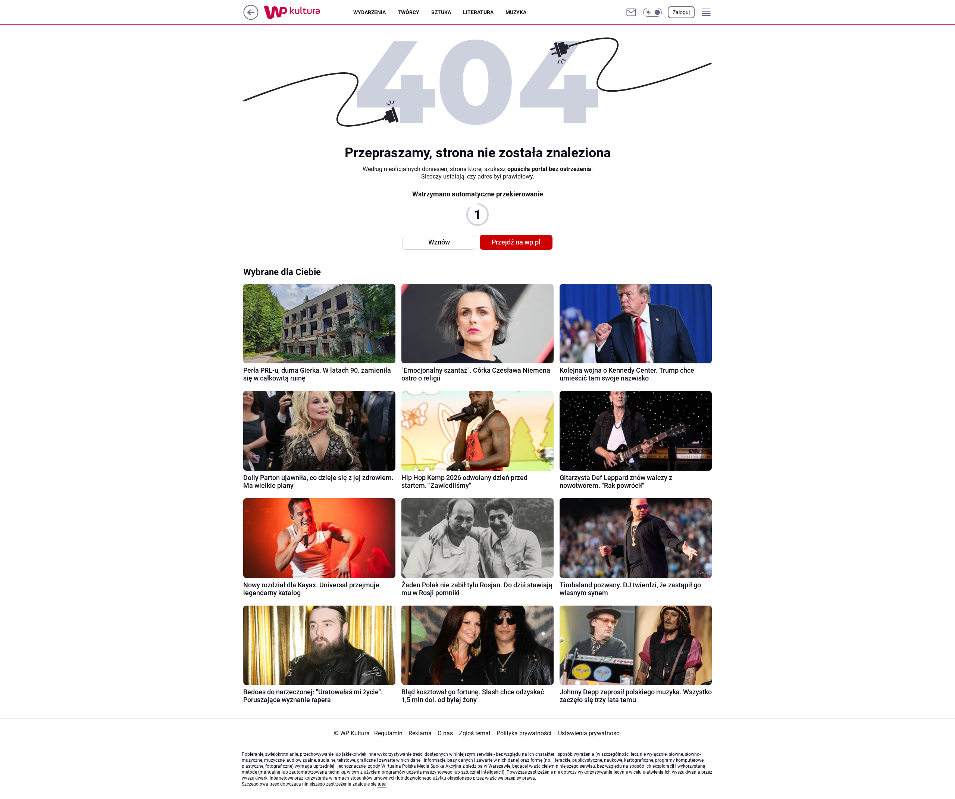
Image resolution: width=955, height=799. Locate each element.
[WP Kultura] (308, 12)
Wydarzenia (369, 12)
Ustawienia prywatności (588, 733)
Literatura (478, 12)
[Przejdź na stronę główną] (251, 17)
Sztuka (441, 12)
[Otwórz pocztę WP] (631, 12)
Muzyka (515, 12)
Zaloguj (681, 12)
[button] (652, 12)
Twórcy (408, 12)
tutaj (382, 784)
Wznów (439, 242)
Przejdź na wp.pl (516, 242)
